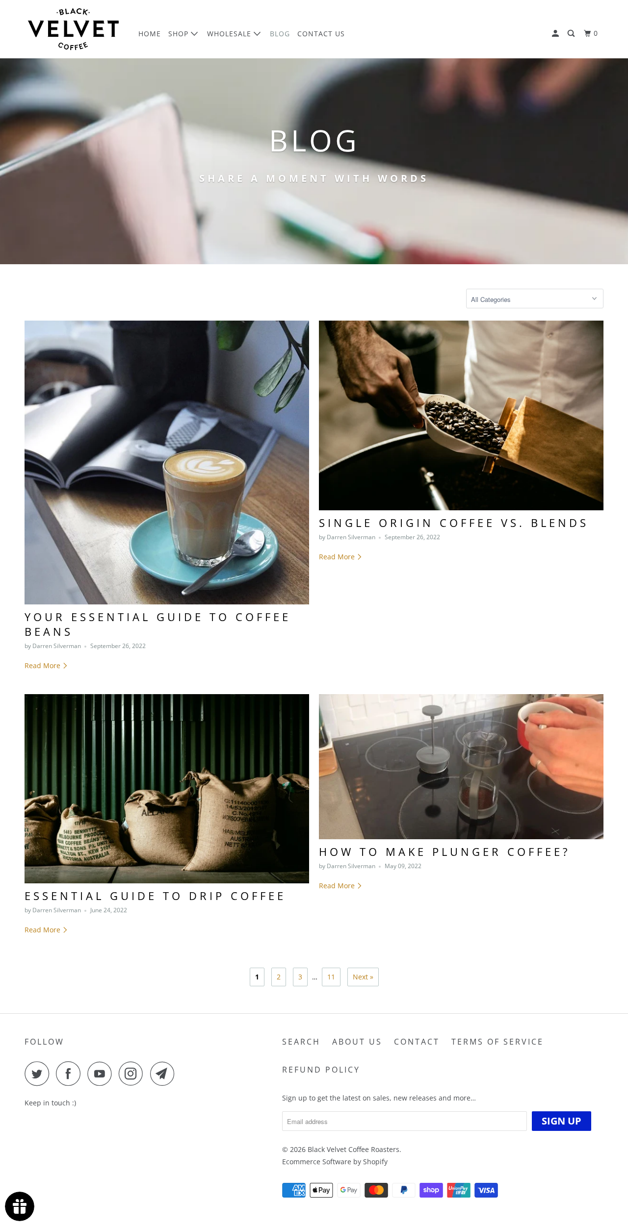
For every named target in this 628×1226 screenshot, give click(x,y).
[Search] (572, 33)
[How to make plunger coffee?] (461, 767)
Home (149, 33)
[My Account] (556, 33)
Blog (280, 33)
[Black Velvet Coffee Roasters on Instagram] (133, 1073)
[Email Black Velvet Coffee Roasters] (165, 1073)
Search (301, 1041)
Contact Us (321, 33)
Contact (417, 1041)
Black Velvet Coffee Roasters (353, 1149)
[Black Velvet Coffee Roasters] (75, 29)
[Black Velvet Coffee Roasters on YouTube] (102, 1073)
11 (331, 976)
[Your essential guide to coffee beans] (167, 462)
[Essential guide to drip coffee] (167, 789)
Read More (43, 665)
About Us (357, 1041)
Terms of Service (497, 1041)
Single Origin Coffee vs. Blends (454, 522)
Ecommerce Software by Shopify (335, 1161)
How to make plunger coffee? (445, 851)
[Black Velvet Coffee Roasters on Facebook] (70, 1073)
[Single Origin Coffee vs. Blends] (461, 415)
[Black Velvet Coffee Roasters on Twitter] (39, 1073)
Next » (363, 976)
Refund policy (321, 1069)
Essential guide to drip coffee (155, 895)
